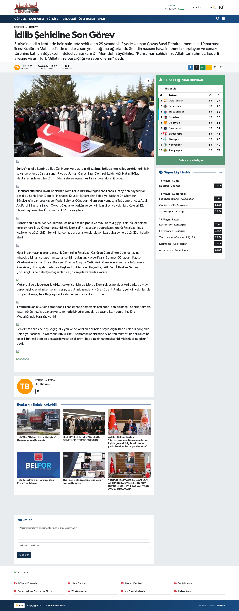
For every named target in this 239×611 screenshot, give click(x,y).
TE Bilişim (220, 605)
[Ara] (218, 18)
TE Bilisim (42, 384)
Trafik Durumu (185, 583)
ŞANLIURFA (36, 19)
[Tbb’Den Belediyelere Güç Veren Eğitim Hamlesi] (84, 464)
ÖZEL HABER (87, 19)
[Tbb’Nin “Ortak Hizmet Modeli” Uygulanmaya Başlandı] (38, 422)
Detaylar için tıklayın (191, 160)
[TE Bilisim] (25, 386)
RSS (21, 605)
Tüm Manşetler (79, 591)
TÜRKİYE (52, 19)
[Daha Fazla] (209, 67)
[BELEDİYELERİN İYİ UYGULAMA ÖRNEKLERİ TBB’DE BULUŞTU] (84, 422)
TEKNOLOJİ (68, 19)
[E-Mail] (38, 391)
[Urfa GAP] (26, 7)
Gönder (24, 554)
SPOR (101, 19)
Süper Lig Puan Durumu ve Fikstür (35, 591)
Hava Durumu (79, 583)
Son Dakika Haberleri (135, 591)
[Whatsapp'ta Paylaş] (203, 67)
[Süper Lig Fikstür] (220, 172)
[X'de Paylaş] (196, 67)
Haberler (19, 27)
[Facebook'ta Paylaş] (190, 67)
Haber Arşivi (184, 591)
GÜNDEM (20, 19)
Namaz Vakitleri (133, 583)
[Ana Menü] (222, 18)
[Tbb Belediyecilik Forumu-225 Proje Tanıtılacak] (38, 464)
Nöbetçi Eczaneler (28, 583)
